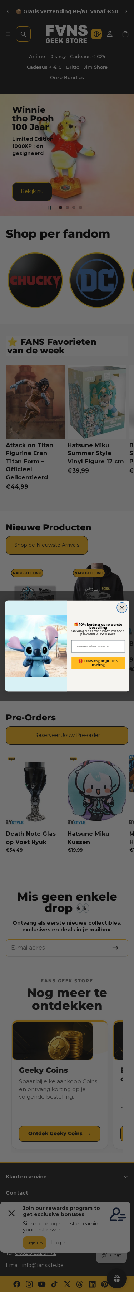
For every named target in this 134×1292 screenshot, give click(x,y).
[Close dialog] (121, 607)
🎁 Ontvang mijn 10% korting (98, 663)
